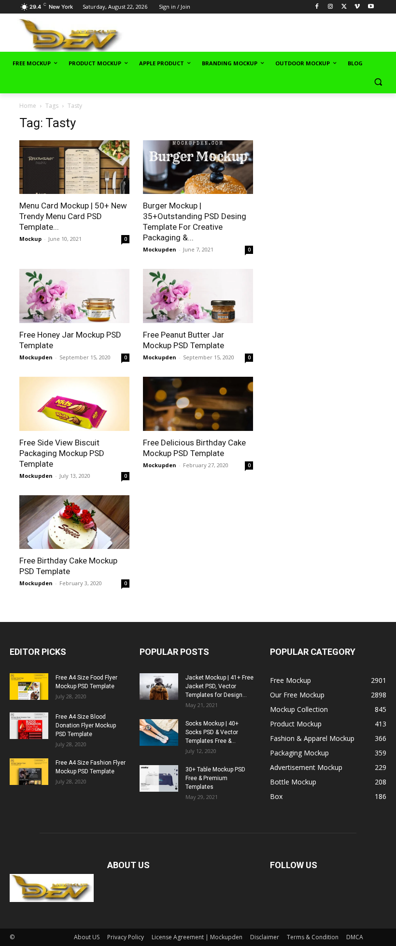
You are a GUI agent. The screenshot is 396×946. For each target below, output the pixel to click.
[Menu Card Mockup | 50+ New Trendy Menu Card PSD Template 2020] (74, 167)
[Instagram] (330, 7)
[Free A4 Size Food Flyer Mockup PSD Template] (29, 686)
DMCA (354, 937)
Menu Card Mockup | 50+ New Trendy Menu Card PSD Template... (73, 216)
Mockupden (159, 249)
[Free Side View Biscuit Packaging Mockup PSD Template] (74, 404)
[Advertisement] (276, 34)
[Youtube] (370, 7)
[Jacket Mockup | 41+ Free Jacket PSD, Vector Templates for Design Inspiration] (159, 686)
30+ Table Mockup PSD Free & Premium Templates (215, 778)
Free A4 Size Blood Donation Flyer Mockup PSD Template (86, 725)
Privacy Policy (125, 937)
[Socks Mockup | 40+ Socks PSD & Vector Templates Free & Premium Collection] (159, 732)
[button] (378, 82)
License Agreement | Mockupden (197, 937)
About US (86, 937)
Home (27, 106)
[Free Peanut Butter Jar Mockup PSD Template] (198, 296)
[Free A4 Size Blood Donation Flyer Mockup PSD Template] (29, 725)
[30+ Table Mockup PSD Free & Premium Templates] (159, 778)
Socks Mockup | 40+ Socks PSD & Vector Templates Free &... (212, 732)
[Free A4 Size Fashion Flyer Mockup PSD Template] (29, 771)
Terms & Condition (313, 937)
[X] (344, 7)
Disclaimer (264, 937)
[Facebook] (317, 7)
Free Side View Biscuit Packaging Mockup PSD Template (61, 453)
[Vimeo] (357, 7)
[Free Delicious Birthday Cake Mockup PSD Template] (198, 404)
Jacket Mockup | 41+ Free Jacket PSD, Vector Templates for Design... (219, 686)
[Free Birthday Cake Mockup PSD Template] (74, 522)
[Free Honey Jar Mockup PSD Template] (74, 296)
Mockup (30, 238)
